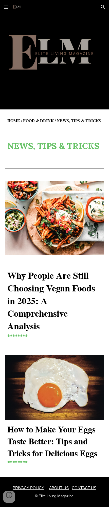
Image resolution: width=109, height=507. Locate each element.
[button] (6, 7)
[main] (54, 121)
